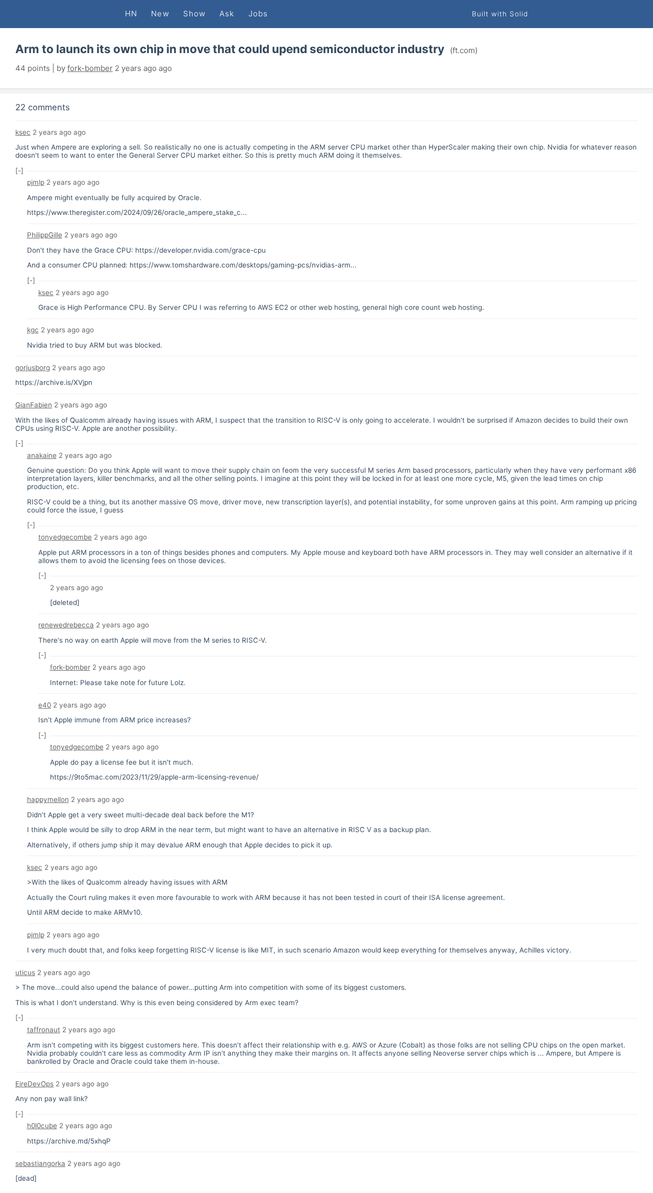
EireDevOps (34, 1084)
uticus (25, 972)
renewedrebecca (66, 625)
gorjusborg (32, 367)
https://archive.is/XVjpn (53, 382)
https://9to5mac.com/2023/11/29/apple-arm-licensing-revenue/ (154, 777)
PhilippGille (44, 235)
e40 (44, 705)
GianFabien (33, 405)
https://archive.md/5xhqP (69, 1141)
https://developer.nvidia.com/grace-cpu (200, 250)
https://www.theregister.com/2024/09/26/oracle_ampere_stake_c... (137, 212)
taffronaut (43, 1030)
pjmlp (35, 182)
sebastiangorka (40, 1163)
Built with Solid (500, 14)
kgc (33, 330)
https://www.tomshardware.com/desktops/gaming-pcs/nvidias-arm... (243, 265)
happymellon (48, 799)
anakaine (42, 455)
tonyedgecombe (65, 537)
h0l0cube (42, 1126)
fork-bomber (90, 68)
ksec (23, 132)
